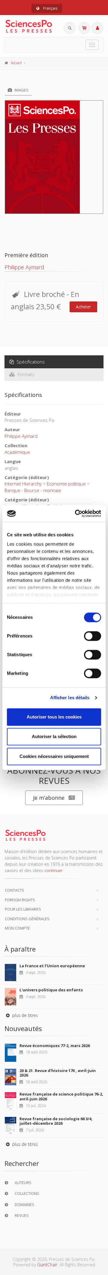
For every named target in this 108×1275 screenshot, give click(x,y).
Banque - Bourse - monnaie (32, 490)
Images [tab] (21, 90)
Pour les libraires (23, 909)
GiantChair (47, 1264)
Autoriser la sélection (54, 736)
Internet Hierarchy (23, 484)
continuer (53, 870)
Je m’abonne (48, 797)
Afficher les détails (70, 697)
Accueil (16, 62)
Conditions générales (27, 918)
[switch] (92, 636)
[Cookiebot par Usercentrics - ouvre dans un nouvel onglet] (76, 513)
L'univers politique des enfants (51, 990)
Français (49, 8)
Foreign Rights (20, 899)
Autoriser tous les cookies (54, 716)
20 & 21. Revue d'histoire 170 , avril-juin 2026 (58, 1073)
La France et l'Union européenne (52, 965)
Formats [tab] (25, 374)
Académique (17, 452)
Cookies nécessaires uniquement (54, 756)
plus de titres (24, 1015)
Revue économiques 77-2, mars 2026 (55, 1045)
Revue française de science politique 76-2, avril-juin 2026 (61, 1096)
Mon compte (17, 928)
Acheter (83, 307)
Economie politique (66, 484)
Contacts (14, 890)
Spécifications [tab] (30, 362)
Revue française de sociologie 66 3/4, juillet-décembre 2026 (56, 1121)
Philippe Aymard (24, 267)
